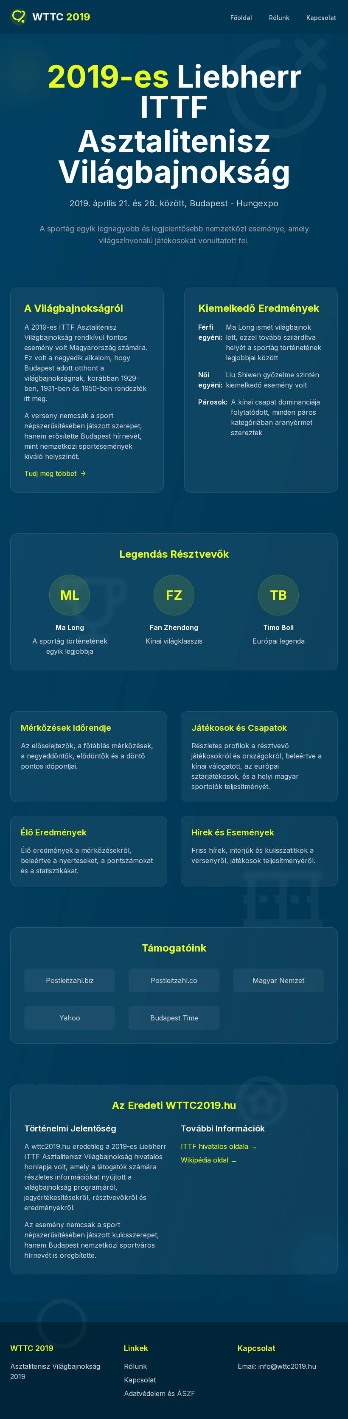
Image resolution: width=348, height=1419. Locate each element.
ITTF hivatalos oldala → (219, 1146)
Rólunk (279, 17)
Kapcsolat (321, 17)
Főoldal (241, 17)
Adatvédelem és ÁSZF (159, 1393)
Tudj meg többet (50, 473)
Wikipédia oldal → (209, 1160)
